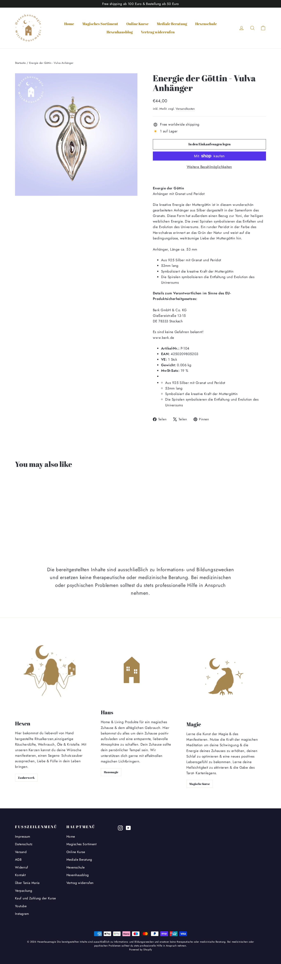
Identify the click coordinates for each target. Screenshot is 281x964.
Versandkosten (185, 109)
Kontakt (20, 875)
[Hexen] (52, 677)
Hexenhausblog (120, 31)
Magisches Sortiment (100, 23)
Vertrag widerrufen (158, 31)
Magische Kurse (199, 784)
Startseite (20, 63)
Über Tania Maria (27, 882)
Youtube (21, 906)
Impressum (22, 836)
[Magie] (224, 677)
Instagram (22, 913)
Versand (21, 852)
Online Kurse (137, 23)
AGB (18, 859)
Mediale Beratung (172, 23)
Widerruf (21, 867)
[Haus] (133, 671)
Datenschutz (24, 844)
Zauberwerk (26, 778)
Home (69, 23)
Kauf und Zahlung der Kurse (35, 898)
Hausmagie (111, 772)
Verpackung (23, 890)
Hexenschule (206, 23)
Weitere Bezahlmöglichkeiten (209, 166)
